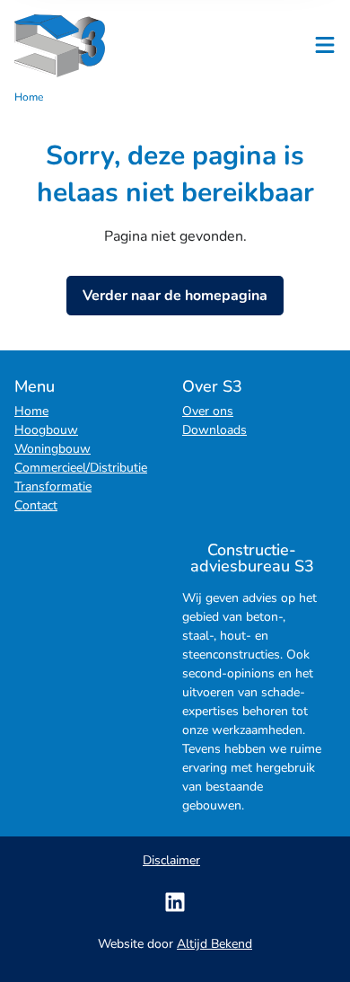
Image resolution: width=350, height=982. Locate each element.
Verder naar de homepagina (175, 295)
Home (31, 411)
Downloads (214, 429)
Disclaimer (171, 860)
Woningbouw (52, 448)
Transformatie (53, 486)
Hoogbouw (46, 429)
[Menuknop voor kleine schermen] (325, 45)
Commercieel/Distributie (80, 467)
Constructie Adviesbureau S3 (86, 45)
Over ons (207, 411)
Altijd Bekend (214, 943)
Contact (35, 505)
